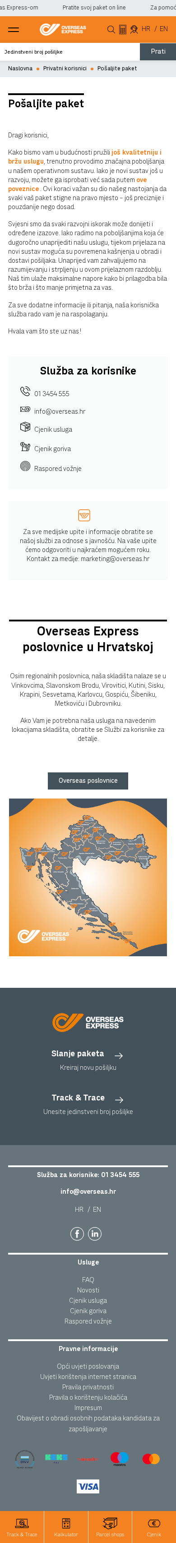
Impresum (88, 1408)
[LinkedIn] (95, 1234)
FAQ (88, 1280)
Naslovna (20, 69)
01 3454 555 (51, 394)
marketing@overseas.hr (115, 559)
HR (146, 29)
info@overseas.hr (59, 411)
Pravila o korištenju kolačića (88, 1397)
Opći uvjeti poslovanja (88, 1366)
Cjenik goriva (52, 449)
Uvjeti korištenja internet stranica (88, 1377)
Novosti (88, 1290)
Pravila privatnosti (88, 1387)
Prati (158, 51)
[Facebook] (77, 1234)
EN (164, 29)
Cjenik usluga (53, 429)
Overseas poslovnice (88, 780)
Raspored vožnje (58, 469)
